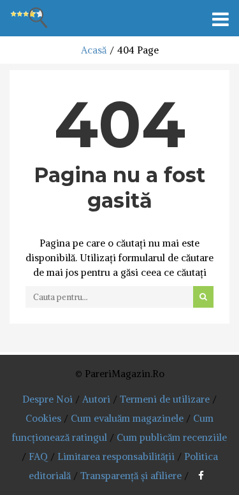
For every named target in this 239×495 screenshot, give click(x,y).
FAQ (38, 456)
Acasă (93, 50)
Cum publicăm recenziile (172, 437)
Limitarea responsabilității (116, 456)
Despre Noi (47, 399)
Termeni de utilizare (165, 399)
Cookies (43, 418)
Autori (96, 399)
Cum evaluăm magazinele (127, 418)
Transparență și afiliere (131, 476)
